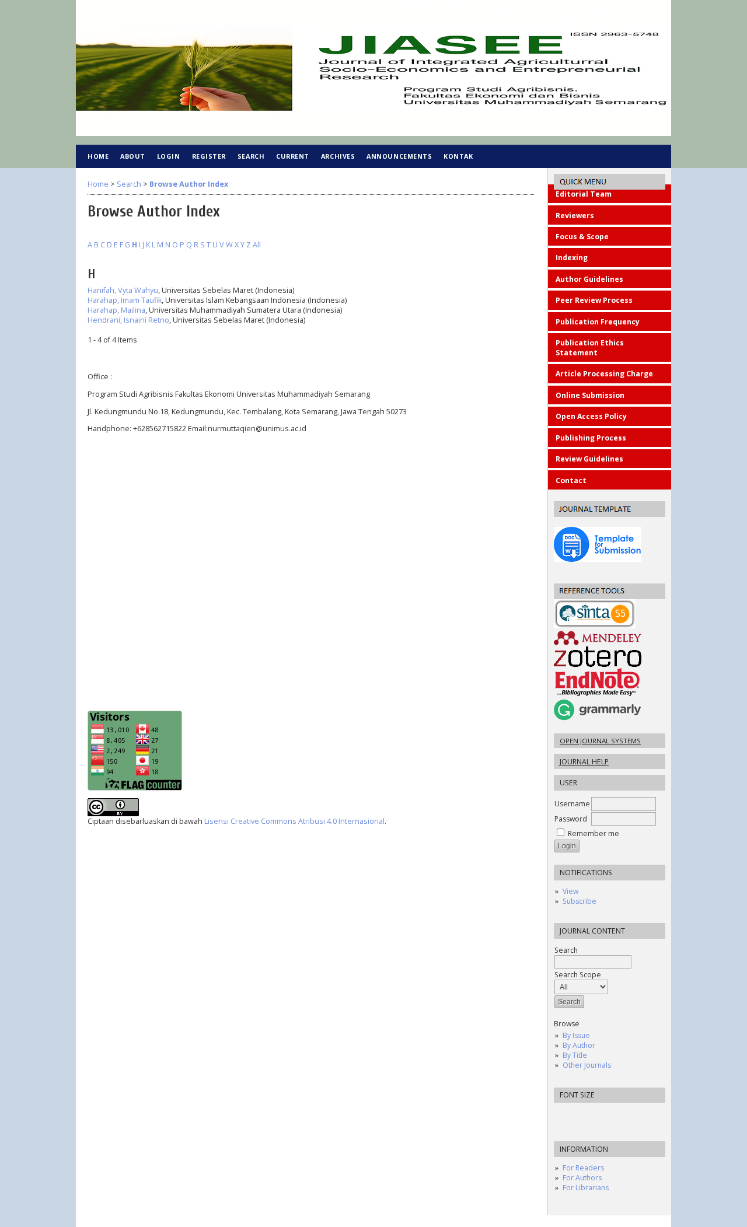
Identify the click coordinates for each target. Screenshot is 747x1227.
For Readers (583, 1168)
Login (168, 156)
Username (572, 804)
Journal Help (584, 762)
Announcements (399, 156)
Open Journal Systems (600, 740)
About (132, 156)
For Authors (582, 1178)
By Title (575, 1055)
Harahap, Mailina (116, 310)
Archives (338, 156)
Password (570, 819)
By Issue (576, 1035)
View (570, 891)
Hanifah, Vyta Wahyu (123, 290)
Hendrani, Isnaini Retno (128, 320)
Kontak (458, 156)
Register (209, 156)
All (257, 245)
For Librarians (586, 1188)
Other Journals (587, 1065)
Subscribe (579, 901)
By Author (579, 1045)
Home (98, 156)
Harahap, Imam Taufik (125, 300)
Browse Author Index (188, 184)
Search (251, 156)
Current (292, 156)
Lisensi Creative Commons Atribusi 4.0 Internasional (294, 821)
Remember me (593, 833)
